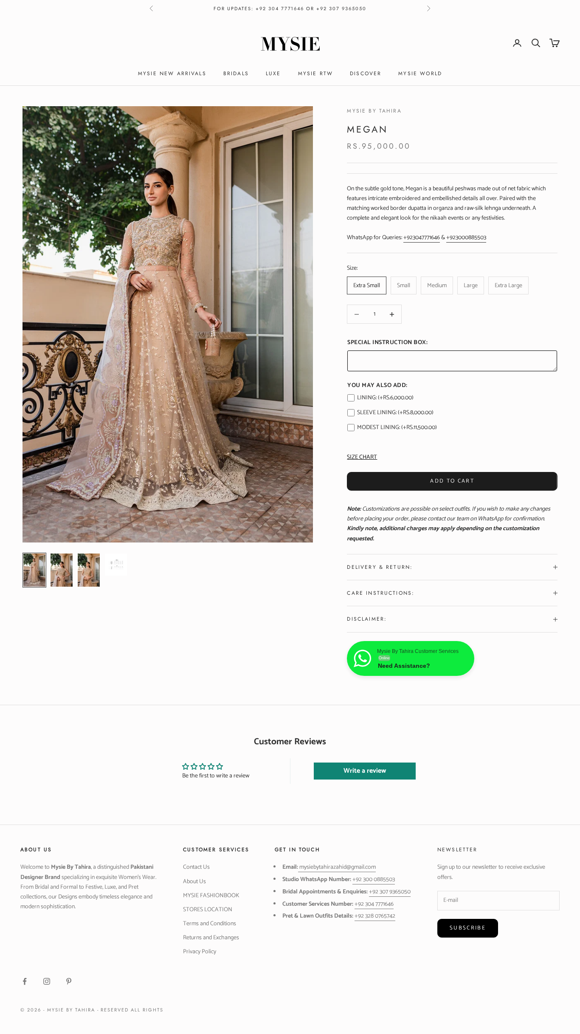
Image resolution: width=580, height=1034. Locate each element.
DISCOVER (365, 73)
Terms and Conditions (209, 924)
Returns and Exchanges (211, 938)
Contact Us (196, 867)
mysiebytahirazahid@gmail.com (337, 867)
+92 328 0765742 (375, 916)
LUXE (273, 73)
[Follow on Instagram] (46, 981)
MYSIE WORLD (420, 73)
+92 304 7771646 (374, 904)
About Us (194, 882)
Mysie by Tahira (374, 111)
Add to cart (452, 481)
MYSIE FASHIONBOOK (211, 896)
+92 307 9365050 (390, 892)
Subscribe (468, 928)
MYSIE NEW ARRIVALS (172, 73)
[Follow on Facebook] (24, 981)
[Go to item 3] (89, 570)
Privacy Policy (199, 952)
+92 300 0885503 (373, 879)
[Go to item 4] (116, 564)
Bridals (236, 73)
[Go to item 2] (61, 570)
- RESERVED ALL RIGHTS (130, 1009)
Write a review (364, 771)
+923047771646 (421, 238)
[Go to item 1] (34, 570)
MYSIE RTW (315, 73)
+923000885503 (466, 238)
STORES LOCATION (207, 910)
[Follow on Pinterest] (69, 981)
